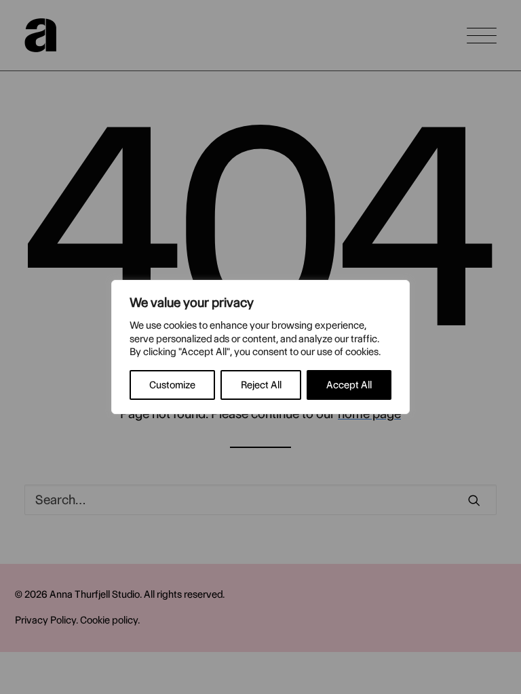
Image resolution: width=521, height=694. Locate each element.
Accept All (349, 385)
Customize (172, 385)
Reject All (261, 385)
